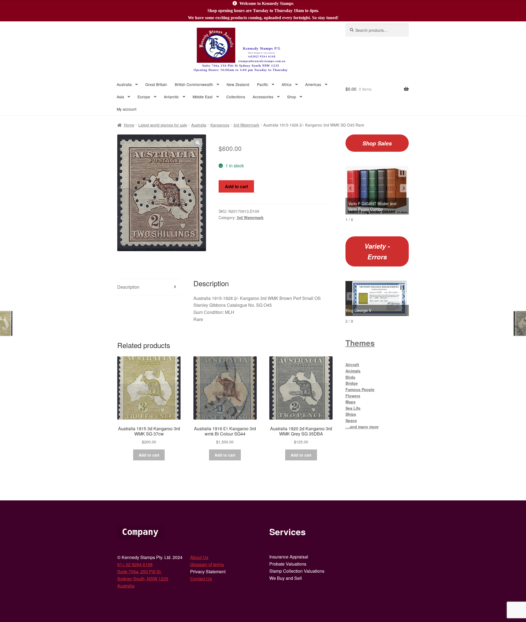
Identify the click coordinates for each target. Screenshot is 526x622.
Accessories (263, 96)
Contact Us (201, 578)
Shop (291, 96)
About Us (199, 557)
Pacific (262, 84)
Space (351, 420)
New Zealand (238, 84)
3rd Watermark (246, 125)
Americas (313, 84)
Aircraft (352, 364)
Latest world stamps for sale (162, 125)
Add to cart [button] (149, 455)
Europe (144, 96)
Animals (353, 371)
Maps (350, 402)
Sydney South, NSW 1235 (142, 578)
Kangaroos (219, 125)
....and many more (362, 426)
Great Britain (156, 84)
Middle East (203, 96)
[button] (197, 142)
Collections (235, 96)
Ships (350, 414)
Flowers (352, 396)
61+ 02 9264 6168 (135, 564)
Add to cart (236, 186)
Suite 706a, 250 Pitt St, (139, 571)
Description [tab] (128, 287)
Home (129, 125)
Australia (124, 84)
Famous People (360, 389)
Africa (286, 84)
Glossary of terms (207, 564)
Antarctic (171, 96)
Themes (360, 342)
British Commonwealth (194, 84)
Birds (350, 377)
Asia (120, 96)
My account (126, 109)
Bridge (351, 383)
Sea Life (353, 408)
